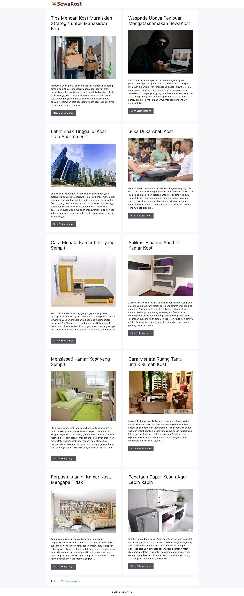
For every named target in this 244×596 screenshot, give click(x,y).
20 (62, 581)
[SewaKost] (67, 4)
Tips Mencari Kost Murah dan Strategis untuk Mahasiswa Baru (81, 23)
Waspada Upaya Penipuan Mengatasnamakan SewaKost (159, 20)
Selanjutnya (72, 581)
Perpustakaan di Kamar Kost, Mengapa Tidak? (81, 479)
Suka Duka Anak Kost (150, 131)
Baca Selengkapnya (63, 113)
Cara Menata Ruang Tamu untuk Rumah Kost (155, 361)
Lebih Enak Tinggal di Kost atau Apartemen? (78, 134)
